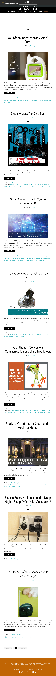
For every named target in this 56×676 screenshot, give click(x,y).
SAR (13, 637)
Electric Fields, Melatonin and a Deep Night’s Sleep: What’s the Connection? (28, 499)
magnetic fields (19, 486)
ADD (11, 636)
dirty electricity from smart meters (29, 184)
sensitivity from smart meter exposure (37, 260)
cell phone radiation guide (25, 410)
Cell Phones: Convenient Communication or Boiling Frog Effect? (28, 349)
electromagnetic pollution (25, 334)
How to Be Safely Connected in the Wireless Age (28, 574)
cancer (20, 636)
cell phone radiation (14, 410)
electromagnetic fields (15, 334)
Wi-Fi (16, 637)
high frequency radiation (12, 412)
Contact (37, 667)
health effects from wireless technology (34, 258)
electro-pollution (40, 184)
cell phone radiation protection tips (39, 410)
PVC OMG (17, 664)
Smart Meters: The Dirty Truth (28, 113)
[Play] (28, 2)
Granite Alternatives (31, 663)
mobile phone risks (22, 412)
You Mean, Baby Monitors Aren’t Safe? (28, 40)
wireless (19, 637)
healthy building (43, 484)
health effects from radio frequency (17, 258)
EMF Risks (12, 97)
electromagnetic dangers (39, 99)
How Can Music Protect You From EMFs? (28, 275)
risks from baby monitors (43, 100)
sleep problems (13, 560)
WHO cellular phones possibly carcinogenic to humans (39, 412)
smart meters (11, 188)
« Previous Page (8, 648)
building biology (19, 484)
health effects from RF (21, 100)
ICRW (46, 636)
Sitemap (40, 667)
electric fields (27, 484)
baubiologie (13, 484)
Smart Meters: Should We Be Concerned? (28, 201)
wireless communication (27, 637)
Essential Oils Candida (22, 663)
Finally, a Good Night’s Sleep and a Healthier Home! (28, 425)
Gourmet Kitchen (8, 663)
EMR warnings (13, 100)
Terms (29, 667)
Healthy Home (17, 255)
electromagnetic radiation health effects (36, 257)
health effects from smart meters (22, 186)
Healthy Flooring (39, 663)
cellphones (33, 636)
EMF (38, 636)
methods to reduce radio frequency (37, 186)
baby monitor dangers (28, 99)
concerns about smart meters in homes (18, 257)
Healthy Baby (17, 97)
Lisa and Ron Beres (11, 486)
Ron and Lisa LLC (20, 667)
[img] (25, 2)
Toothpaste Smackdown (30, 664)
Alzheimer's (15, 636)
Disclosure (33, 667)
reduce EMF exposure (20, 336)
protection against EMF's (9, 336)
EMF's (49, 410)
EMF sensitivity (12, 186)
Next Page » (23, 648)
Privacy (25, 667)
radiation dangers (8, 637)
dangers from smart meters (16, 184)
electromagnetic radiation (37, 334)
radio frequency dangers (31, 100)
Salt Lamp (23, 664)
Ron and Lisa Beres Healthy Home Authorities (28, 9)
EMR (5, 412)
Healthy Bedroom (18, 483)
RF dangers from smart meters (23, 260)
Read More (9, 92)
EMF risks (46, 334)
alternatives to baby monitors (16, 99)
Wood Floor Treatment (39, 664)
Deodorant (15, 663)
